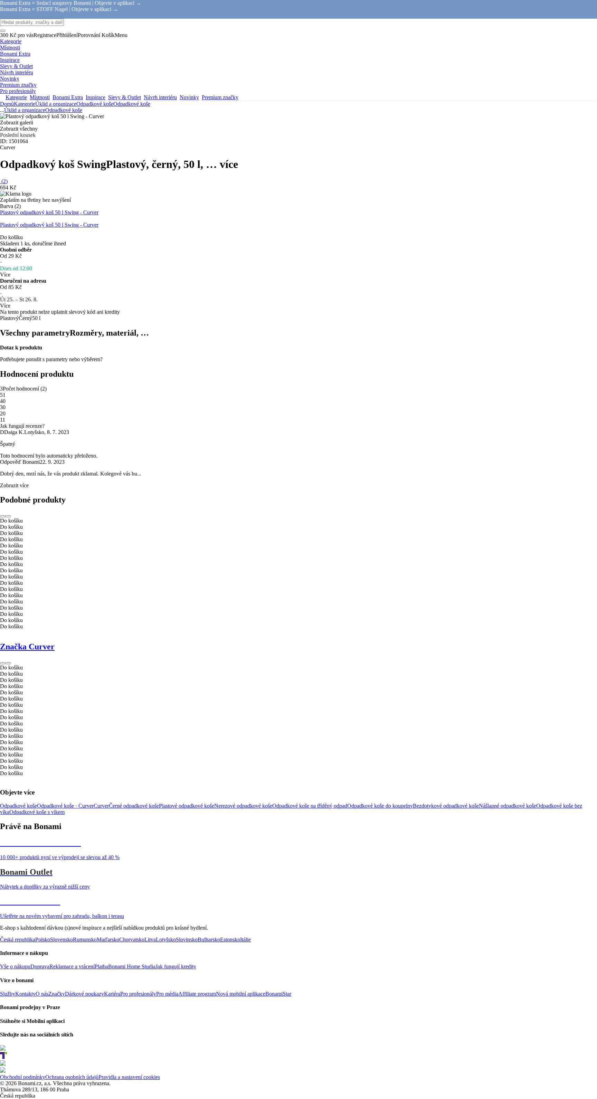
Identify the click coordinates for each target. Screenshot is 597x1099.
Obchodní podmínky (22, 1077)
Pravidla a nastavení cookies (129, 1077)
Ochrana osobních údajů (71, 1077)
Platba (101, 966)
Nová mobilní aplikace (240, 994)
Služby (7, 994)
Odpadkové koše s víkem (37, 812)
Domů (7, 104)
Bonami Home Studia (131, 966)
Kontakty (25, 994)
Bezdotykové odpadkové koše (446, 806)
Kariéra (112, 994)
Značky (56, 994)
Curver (101, 806)
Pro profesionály (138, 994)
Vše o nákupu (15, 966)
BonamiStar (278, 994)
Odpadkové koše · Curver (65, 806)
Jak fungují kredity (175, 966)
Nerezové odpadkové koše (243, 806)
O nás (42, 994)
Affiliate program (197, 994)
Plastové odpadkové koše (186, 806)
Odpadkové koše (131, 104)
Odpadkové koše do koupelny (380, 806)
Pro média (167, 994)
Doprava (39, 966)
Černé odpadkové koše (134, 806)
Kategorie (24, 104)
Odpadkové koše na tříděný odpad (309, 806)
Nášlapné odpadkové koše (507, 806)
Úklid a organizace (55, 104)
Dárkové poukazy (84, 994)
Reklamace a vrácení (72, 966)
